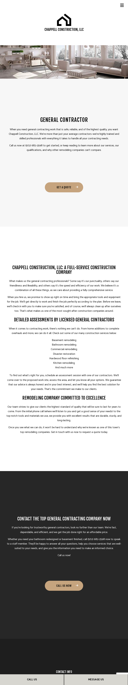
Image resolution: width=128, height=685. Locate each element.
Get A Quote (64, 187)
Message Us (96, 679)
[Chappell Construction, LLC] (64, 19)
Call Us (32, 679)
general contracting (39, 129)
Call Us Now (64, 585)
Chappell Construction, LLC (64, 29)
